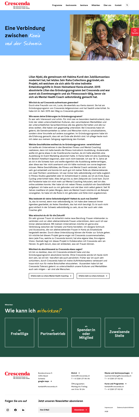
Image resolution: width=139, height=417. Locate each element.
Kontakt (118, 5)
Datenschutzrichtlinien (125, 407)
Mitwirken (96, 5)
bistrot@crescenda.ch (80, 376)
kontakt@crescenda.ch (47, 386)
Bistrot (74, 373)
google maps (43, 381)
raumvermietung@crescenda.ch (118, 376)
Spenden (135, 33)
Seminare (84, 5)
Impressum (109, 407)
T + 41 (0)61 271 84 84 (80, 378)
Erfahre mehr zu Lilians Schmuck (91, 276)
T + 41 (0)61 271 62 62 (114, 378)
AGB (106, 411)
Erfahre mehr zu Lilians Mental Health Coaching (49, 276)
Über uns (107, 5)
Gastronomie (71, 5)
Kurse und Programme (114, 384)
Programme (57, 5)
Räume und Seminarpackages (117, 373)
